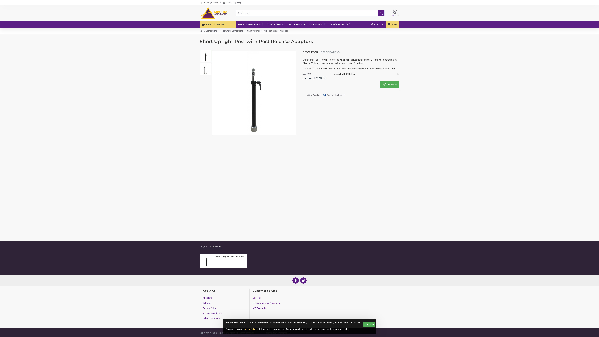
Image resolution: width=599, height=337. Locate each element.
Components (211, 31)
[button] (206, 54)
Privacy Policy (249, 329)
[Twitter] (303, 280)
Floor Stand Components (232, 31)
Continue (369, 324)
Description (310, 52)
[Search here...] (381, 13)
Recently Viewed (210, 246)
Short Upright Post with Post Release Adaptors (230, 256)
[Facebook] (295, 280)
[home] (201, 31)
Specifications (330, 52)
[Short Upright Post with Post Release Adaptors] (206, 261)
